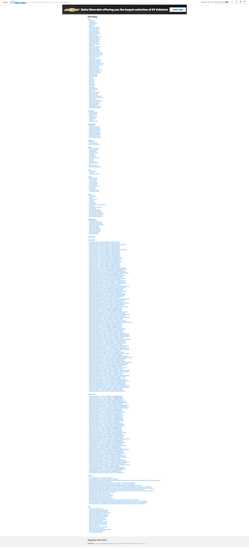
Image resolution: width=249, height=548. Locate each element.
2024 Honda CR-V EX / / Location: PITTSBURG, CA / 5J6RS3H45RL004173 (104, 422)
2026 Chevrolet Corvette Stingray (96, 97)
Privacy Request (92, 203)
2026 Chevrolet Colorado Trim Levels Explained (98, 510)
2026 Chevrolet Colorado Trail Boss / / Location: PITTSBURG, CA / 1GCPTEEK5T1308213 (107, 315)
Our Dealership (92, 195)
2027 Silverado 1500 (93, 105)
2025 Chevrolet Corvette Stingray (96, 54)
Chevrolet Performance (94, 57)
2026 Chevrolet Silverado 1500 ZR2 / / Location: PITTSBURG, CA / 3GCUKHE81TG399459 (107, 283)
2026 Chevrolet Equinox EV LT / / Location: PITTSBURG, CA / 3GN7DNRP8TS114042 (106, 400)
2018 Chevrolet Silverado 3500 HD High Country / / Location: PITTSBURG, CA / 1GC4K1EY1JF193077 (109, 462)
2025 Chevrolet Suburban (94, 41)
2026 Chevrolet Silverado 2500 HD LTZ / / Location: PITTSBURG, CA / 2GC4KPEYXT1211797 (108, 367)
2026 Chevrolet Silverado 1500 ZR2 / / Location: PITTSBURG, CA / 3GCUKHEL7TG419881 (107, 304)
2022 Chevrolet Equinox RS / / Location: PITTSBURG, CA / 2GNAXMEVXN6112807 (105, 440)
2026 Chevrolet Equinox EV (94, 103)
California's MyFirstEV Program (95, 532)
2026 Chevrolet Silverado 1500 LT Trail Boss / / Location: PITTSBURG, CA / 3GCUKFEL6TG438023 (109, 286)
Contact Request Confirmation (95, 207)
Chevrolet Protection (93, 183)
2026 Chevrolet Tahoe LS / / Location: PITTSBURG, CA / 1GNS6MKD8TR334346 (105, 326)
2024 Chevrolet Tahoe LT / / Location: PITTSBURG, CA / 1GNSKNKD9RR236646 (105, 427)
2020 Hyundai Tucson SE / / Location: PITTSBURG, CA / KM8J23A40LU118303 (105, 454)
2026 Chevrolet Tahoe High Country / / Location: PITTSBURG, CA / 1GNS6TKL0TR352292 (107, 391)
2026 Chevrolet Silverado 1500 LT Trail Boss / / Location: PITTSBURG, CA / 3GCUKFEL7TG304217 (109, 345)
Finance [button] (57, 2)
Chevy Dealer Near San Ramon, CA (96, 216)
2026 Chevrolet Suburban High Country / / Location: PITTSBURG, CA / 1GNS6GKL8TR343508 (108, 356)
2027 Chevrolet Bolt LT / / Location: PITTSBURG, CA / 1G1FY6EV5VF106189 (104, 260)
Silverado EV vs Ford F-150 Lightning (96, 63)
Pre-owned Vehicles (93, 112)
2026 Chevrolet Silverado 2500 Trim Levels (98, 513)
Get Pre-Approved (93, 180)
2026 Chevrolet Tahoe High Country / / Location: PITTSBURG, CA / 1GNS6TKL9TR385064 (107, 271)
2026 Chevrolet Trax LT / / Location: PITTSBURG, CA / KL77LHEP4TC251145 (104, 297)
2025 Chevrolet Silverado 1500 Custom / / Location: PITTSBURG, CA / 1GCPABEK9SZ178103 (108, 406)
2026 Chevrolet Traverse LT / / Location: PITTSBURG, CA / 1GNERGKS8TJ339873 (105, 309)
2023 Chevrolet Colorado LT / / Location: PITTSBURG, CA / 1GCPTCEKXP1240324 (106, 431)
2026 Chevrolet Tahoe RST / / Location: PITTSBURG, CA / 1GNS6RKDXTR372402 (105, 274)
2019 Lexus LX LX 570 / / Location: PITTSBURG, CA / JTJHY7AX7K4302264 (104, 458)
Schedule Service (92, 151)
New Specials (92, 141)
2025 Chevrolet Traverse (94, 49)
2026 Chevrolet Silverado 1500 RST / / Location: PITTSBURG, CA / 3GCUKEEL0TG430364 (107, 287)
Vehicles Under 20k (93, 114)
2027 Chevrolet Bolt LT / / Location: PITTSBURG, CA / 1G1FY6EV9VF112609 (104, 262)
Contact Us (91, 200)
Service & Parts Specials (94, 144)
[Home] (27, 2)
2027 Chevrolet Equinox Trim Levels (96, 528)
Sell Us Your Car (92, 98)
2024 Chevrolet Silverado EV (95, 36)
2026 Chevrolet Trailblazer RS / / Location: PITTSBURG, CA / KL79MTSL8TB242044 (106, 332)
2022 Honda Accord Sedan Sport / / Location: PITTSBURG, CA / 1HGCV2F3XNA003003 (107, 442)
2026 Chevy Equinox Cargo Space (96, 520)
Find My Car (91, 119)
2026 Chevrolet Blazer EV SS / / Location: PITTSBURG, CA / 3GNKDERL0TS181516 (106, 289)
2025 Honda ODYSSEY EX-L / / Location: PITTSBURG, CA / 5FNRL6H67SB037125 (105, 409)
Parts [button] (54, 2)
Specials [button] (46, 2)
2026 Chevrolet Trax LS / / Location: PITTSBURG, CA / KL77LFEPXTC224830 (105, 284)
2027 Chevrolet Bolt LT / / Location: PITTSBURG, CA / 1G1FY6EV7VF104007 (104, 247)
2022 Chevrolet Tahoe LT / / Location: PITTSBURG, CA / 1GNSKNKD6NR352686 (105, 448)
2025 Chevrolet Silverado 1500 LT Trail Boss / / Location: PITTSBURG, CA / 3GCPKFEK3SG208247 (109, 405)
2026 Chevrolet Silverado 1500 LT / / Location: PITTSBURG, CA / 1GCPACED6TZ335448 (107, 340)
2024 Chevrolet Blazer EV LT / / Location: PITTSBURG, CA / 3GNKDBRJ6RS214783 (106, 419)
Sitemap (108, 543)
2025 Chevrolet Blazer (93, 37)
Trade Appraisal (92, 118)
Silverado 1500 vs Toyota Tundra (95, 70)
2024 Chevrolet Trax (93, 220)
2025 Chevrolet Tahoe (93, 42)
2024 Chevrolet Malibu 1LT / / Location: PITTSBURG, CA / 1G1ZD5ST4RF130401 (105, 414)
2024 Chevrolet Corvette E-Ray (95, 222)
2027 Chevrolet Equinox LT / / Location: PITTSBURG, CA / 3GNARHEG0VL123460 (105, 261)
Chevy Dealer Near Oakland (94, 209)
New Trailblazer (92, 84)
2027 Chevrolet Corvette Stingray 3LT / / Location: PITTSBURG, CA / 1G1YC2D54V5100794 (108, 244)
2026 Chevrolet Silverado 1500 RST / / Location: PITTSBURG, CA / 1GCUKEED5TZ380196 (107, 379)
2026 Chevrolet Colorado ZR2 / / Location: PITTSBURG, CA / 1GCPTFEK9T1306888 (106, 330)
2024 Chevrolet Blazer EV (94, 27)
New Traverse (92, 79)
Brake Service (92, 153)
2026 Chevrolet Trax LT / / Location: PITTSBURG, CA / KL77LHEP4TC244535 (105, 279)
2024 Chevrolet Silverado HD (95, 231)
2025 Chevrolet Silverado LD (95, 46)
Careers (90, 198)
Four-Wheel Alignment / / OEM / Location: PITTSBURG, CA (101, 494)
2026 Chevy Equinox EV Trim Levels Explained (98, 521)
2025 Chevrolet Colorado (94, 50)
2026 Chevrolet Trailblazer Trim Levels (97, 517)
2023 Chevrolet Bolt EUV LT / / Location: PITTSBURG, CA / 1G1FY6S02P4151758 (105, 429)
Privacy (111, 543)
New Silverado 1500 (93, 76)
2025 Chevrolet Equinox (94, 40)
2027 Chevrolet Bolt (93, 75)
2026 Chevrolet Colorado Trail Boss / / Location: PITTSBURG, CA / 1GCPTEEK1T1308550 (107, 313)
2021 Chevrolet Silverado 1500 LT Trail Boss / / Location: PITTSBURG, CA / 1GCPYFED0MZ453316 (109, 449)
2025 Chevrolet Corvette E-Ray (95, 53)
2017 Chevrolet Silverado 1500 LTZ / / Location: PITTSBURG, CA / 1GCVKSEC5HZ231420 (107, 463)
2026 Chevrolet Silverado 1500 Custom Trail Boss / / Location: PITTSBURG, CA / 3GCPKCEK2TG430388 (110, 357)
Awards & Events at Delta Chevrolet (96, 213)
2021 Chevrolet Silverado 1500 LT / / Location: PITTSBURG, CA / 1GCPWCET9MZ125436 (107, 453)
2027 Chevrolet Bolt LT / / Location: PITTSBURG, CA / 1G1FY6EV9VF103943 (104, 265)
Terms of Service (92, 208)
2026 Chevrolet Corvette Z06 (95, 106)
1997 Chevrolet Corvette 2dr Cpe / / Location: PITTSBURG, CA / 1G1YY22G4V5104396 (106, 472)
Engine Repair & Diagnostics (95, 166)
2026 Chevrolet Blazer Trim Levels (96, 508)
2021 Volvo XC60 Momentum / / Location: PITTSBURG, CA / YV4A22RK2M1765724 (106, 450)
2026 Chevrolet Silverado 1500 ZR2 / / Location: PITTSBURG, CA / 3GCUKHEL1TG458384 (107, 343)
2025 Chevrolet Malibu (93, 48)
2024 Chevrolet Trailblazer (94, 229)
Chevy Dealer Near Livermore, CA (96, 215)
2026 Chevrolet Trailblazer (94, 71)
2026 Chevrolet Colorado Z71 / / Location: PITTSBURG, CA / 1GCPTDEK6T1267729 (106, 319)
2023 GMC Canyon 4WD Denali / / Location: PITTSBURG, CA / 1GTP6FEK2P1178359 (106, 436)
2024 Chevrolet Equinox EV (94, 33)
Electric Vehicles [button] (40, 2)
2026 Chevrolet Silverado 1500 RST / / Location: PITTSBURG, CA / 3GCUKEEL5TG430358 (107, 321)
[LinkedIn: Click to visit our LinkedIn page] (227, 2)
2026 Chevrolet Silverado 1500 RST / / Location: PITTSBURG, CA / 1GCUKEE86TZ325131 (107, 383)
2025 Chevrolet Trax (93, 35)
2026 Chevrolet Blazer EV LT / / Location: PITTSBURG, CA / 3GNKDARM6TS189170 (106, 374)
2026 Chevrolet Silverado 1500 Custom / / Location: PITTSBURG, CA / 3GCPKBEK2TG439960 (108, 363)
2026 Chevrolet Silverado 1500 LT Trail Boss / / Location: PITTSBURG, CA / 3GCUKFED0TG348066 (109, 370)
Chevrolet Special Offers (94, 157)
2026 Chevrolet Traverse (94, 68)
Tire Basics (91, 172)
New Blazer (91, 83)
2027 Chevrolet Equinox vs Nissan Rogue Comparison (100, 529)
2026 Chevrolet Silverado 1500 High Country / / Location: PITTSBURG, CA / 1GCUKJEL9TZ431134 (109, 348)
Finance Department (93, 178)
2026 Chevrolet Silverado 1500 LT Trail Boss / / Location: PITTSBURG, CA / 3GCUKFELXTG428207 (109, 371)
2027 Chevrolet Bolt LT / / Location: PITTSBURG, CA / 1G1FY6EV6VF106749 (104, 254)
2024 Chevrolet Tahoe (93, 29)
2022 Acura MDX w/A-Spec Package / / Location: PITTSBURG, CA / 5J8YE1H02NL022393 (107, 445)
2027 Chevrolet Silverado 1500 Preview (97, 530)
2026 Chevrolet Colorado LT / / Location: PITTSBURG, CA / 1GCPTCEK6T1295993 (105, 369)
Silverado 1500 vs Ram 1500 (95, 62)
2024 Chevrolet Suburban (94, 28)
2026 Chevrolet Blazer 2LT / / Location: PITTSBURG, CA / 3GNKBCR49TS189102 (105, 366)
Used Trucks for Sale (93, 121)
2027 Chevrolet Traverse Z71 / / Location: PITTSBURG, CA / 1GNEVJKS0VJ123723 (105, 257)
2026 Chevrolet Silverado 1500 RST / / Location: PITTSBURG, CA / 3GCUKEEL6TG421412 (107, 361)
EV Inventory (91, 125)
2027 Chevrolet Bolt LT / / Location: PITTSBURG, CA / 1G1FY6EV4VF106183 (104, 266)
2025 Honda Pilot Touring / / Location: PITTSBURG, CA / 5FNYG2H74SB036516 (105, 410)
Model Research (92, 22)
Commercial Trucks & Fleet (94, 107)
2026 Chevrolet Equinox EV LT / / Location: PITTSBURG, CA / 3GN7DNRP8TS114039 (106, 398)
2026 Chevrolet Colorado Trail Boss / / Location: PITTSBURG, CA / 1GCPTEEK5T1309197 (107, 295)
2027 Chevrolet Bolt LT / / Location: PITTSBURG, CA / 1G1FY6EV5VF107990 (104, 248)
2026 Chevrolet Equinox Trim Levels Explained (98, 511)
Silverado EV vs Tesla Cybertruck (96, 64)
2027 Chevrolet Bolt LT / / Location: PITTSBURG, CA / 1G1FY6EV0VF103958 (104, 256)
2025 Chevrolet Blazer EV (94, 130)
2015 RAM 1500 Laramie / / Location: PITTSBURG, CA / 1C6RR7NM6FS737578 (105, 471)
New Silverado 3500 (93, 89)
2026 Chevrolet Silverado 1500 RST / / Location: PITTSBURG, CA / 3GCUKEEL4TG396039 (107, 328)
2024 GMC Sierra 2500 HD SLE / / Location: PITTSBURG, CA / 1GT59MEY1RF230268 (106, 418)
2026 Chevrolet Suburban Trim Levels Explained (99, 515)
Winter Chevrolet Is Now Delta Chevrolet (97, 204)
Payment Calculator (93, 182)
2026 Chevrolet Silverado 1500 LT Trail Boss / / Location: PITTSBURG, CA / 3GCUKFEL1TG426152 (109, 273)
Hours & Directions (93, 199)
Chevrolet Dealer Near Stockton (95, 212)
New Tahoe (91, 85)
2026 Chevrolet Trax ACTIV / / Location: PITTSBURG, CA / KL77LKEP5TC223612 (105, 308)
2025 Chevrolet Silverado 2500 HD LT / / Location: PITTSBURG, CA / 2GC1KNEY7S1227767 (107, 401)
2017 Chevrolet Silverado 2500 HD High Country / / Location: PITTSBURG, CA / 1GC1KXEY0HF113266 (109, 464)
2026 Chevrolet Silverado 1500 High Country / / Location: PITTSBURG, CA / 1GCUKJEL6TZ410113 (108, 306)
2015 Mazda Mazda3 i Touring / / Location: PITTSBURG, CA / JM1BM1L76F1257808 (105, 470)
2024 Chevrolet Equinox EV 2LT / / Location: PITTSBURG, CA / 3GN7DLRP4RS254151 (106, 415)
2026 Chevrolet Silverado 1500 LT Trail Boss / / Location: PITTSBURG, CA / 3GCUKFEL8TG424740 (109, 317)
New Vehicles (92, 20)
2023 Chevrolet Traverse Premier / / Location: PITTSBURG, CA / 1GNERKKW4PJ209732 (107, 435)
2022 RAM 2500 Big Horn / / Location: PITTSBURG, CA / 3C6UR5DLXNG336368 (105, 444)
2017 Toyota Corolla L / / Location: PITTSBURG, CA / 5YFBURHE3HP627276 (104, 466)
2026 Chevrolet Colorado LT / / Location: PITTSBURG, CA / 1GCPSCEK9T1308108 (105, 344)
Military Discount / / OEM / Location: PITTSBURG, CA (100, 497)
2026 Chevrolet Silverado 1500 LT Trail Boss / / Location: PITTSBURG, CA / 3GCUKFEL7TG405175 (109, 387)
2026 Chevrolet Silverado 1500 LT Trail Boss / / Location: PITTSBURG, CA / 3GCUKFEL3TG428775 (109, 375)
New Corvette (92, 90)
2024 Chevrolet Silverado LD (95, 228)
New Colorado (92, 81)
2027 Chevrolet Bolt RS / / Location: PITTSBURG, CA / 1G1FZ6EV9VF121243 (104, 245)
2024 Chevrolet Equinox (94, 232)
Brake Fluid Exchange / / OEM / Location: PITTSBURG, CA (101, 495)
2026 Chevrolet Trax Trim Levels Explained (97, 519)
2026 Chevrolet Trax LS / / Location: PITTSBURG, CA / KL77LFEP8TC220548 (105, 350)
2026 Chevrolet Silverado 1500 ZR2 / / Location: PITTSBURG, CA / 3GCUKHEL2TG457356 (107, 384)
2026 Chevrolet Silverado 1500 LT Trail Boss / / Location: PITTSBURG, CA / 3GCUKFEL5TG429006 (109, 335)
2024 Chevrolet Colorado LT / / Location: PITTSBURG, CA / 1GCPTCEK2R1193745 (105, 416)
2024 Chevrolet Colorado (94, 32)
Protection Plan (92, 187)
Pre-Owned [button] (33, 2)
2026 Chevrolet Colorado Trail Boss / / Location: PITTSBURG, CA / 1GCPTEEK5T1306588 (107, 341)
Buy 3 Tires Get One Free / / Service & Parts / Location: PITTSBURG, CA (104, 479)
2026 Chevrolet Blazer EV (94, 99)
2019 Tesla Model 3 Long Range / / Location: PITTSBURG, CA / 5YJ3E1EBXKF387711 (106, 459)
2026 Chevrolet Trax (93, 94)
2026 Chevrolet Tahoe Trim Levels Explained (98, 516)
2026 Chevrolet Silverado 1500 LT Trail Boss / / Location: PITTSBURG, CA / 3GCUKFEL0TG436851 (109, 353)
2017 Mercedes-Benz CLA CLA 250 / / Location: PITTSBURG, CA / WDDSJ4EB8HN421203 (107, 468)
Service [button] (50, 2)
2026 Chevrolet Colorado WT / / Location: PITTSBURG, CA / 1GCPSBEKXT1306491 (106, 337)
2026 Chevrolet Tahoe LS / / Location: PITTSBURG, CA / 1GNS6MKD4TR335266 (105, 323)
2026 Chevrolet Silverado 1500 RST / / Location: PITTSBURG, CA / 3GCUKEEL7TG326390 (107, 376)
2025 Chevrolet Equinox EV (94, 132)
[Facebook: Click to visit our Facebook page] (225, 2)
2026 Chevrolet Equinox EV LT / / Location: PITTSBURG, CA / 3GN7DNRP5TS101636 (106, 301)
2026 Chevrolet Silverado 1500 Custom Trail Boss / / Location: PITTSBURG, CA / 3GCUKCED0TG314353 (110, 322)
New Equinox (91, 80)
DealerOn (104, 543)
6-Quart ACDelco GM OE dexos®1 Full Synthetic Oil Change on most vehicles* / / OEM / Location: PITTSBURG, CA (112, 482)
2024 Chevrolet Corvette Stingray (96, 224)
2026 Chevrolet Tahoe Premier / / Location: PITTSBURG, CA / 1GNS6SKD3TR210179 (106, 296)
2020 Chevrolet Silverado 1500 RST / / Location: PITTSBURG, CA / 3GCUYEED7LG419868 (107, 455)
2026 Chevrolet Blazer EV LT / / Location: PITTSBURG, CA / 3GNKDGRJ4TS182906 (106, 389)
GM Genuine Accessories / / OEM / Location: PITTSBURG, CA (101, 498)
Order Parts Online (93, 161)
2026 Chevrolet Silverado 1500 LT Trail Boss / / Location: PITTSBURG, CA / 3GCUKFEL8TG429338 (109, 385)
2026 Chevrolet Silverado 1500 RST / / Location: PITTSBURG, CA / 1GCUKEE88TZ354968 (107, 300)
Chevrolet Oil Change (93, 152)
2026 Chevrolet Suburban (94, 92)
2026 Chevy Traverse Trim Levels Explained (98, 524)
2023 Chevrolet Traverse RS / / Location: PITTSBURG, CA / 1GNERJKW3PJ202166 (106, 433)
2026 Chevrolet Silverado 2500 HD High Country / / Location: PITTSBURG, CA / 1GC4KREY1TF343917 (110, 339)
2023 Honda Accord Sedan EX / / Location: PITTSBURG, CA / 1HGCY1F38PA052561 (106, 437)
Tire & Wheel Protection (94, 191)
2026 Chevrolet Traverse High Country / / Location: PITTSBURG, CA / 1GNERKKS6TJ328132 (108, 269)
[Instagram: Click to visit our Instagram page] (228, 2)
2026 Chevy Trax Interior (94, 525)
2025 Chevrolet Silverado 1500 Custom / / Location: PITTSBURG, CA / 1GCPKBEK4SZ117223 (108, 402)
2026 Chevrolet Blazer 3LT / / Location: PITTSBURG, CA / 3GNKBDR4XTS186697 (106, 331)
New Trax (91, 77)
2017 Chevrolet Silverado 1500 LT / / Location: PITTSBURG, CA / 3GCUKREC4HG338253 (107, 467)
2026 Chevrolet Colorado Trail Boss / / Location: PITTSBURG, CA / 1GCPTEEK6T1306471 (107, 280)
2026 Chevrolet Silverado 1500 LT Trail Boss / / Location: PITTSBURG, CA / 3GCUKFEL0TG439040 (109, 314)
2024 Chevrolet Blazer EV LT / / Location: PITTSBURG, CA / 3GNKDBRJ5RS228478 (106, 423)
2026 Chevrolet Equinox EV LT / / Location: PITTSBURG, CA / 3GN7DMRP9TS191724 (106, 270)
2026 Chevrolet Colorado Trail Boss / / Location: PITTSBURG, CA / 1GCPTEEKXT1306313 (107, 275)
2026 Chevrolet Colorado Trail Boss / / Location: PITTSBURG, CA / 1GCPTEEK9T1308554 (107, 267)
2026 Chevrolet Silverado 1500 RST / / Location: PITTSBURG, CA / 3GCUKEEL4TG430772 (107, 282)
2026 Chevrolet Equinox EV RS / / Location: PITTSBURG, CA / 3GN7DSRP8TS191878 (106, 352)
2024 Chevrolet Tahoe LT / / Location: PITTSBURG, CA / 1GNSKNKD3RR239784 (105, 428)
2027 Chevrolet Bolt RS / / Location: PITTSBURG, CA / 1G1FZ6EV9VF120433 (104, 252)
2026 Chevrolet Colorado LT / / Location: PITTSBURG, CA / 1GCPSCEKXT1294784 (106, 292)
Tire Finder (91, 160)
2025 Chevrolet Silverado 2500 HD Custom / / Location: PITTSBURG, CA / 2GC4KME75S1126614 (109, 407)
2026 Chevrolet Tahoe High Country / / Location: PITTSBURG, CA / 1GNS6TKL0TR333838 (107, 358)
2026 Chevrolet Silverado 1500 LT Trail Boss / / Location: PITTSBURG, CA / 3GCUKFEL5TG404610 (109, 334)
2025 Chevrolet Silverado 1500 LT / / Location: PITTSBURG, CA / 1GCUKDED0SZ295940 (107, 411)
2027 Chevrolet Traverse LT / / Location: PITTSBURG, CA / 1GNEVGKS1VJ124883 (105, 258)
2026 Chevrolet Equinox (94, 67)
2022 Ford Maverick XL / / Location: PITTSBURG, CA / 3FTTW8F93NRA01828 (105, 446)
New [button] (29, 2)
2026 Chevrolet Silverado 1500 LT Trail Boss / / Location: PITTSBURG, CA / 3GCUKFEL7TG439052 (109, 336)
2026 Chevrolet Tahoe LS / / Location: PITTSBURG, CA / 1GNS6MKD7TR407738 (105, 327)
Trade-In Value (92, 24)
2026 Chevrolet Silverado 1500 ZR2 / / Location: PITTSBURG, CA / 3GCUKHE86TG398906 (107, 291)
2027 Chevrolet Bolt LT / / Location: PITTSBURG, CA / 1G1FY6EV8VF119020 (104, 243)
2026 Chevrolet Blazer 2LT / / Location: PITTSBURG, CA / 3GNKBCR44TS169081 (105, 388)
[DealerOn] (91, 543)
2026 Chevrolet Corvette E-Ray (95, 101)
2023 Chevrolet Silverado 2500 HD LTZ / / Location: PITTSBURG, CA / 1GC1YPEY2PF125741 (107, 432)
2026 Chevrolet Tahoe (93, 93)
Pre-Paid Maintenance (93, 189)
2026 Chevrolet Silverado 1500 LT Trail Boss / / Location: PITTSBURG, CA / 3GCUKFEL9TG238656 (109, 302)
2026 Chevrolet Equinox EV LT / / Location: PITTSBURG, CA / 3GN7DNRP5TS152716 (106, 288)
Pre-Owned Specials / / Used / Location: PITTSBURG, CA (101, 477)
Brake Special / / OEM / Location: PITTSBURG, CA (99, 493)
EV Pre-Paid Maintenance (94, 186)
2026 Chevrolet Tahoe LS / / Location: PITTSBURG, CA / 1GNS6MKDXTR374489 (105, 310)
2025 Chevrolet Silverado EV (95, 133)
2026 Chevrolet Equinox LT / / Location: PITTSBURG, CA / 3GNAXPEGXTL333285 (105, 396)
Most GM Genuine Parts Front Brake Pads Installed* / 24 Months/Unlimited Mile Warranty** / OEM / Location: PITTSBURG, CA (115, 485)
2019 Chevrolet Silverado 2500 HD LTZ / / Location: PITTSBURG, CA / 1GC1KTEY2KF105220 (107, 457)
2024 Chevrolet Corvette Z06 (95, 223)
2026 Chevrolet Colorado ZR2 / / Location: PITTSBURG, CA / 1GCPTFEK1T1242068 (106, 318)
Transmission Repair (93, 165)
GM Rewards (91, 45)
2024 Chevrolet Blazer (93, 233)
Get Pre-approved (93, 179)
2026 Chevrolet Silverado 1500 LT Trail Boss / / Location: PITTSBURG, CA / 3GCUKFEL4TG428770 (109, 380)
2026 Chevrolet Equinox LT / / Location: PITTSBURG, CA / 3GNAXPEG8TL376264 (105, 397)
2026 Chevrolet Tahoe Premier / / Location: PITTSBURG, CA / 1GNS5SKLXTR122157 (106, 305)
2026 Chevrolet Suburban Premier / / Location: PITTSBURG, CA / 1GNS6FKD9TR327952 (107, 278)
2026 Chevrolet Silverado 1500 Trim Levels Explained (100, 512)
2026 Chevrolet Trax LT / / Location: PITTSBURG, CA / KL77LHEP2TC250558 (104, 378)
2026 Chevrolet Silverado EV (95, 72)
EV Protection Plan (93, 184)
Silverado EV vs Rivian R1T (94, 66)
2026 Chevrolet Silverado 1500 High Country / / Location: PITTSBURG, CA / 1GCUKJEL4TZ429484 (109, 349)
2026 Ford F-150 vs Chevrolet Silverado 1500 (98, 526)
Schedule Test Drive (93, 23)
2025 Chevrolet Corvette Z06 (95, 51)
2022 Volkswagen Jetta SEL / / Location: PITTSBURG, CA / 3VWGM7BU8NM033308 (106, 441)
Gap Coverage (92, 188)
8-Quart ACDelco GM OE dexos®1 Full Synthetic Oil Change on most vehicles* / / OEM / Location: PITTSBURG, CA (112, 484)
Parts (90, 164)
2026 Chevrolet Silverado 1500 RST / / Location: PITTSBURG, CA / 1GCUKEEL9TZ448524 (107, 293)
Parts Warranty (92, 156)
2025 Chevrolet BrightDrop (94, 55)
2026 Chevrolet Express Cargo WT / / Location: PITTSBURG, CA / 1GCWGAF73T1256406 (107, 365)
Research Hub (66, 2)
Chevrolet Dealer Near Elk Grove (95, 211)
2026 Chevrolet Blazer (93, 102)
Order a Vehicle (92, 58)
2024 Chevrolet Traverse (94, 31)
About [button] (61, 2)
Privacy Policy (92, 202)
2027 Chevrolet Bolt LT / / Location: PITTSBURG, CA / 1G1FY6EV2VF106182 (104, 253)
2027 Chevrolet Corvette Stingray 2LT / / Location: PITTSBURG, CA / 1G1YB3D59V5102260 (107, 249)
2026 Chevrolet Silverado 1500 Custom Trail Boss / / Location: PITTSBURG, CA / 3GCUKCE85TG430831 (110, 362)
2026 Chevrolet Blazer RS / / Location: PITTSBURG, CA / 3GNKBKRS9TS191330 (105, 354)
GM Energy (91, 159)
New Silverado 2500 (93, 88)
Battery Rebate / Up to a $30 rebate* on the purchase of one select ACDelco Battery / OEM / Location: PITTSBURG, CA (114, 499)
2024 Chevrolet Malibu (93, 227)
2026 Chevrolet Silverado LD (95, 59)
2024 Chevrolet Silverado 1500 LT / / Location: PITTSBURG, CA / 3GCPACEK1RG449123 (107, 424)
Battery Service (92, 155)
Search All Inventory (93, 113)
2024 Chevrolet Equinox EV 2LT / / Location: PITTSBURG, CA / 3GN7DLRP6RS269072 (106, 420)
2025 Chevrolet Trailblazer (94, 44)
